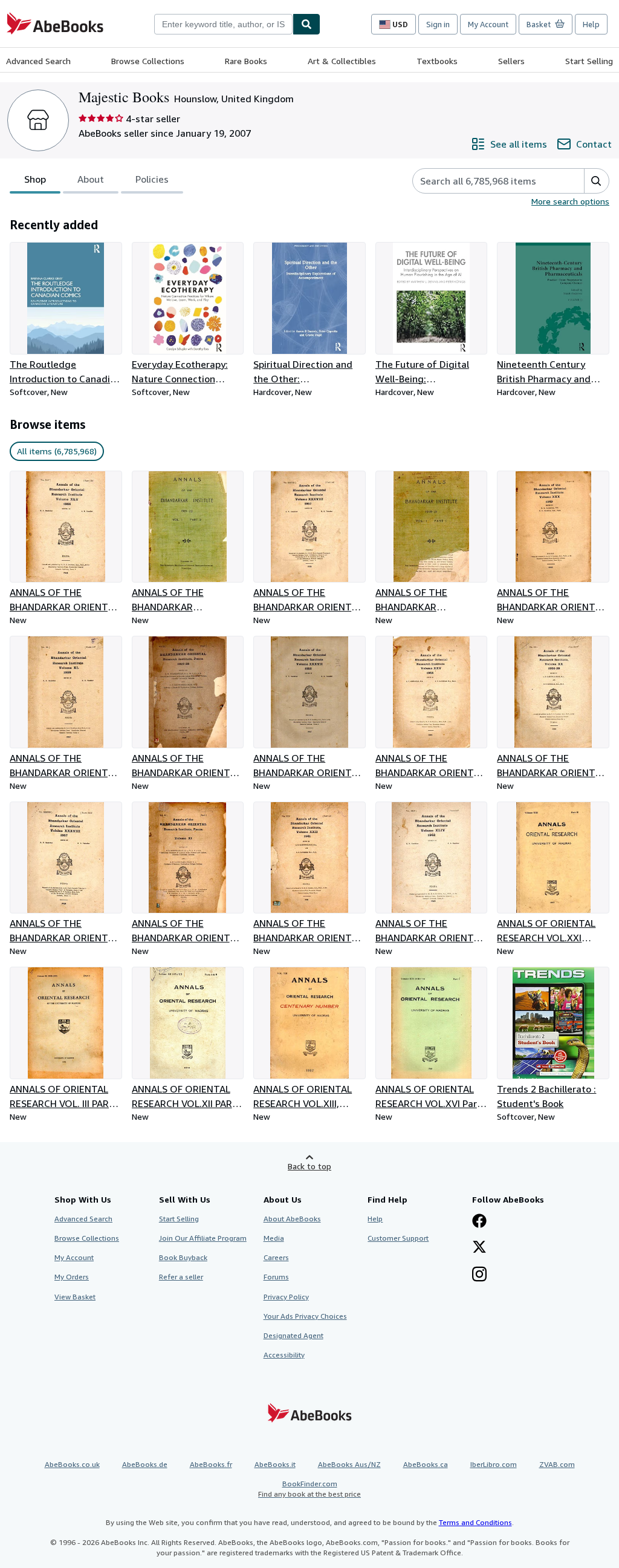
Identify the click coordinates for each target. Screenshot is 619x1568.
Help (591, 24)
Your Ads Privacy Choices (305, 1316)
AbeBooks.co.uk (72, 1464)
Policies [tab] (152, 179)
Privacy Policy (286, 1296)
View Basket (75, 1296)
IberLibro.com (493, 1464)
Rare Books (246, 61)
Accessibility (284, 1354)
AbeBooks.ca (425, 1464)
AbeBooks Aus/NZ (349, 1464)
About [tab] (90, 179)
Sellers (511, 61)
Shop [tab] (35, 179)
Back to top (309, 1166)
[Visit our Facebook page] (479, 1221)
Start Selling (589, 61)
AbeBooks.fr (211, 1464)
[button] (596, 181)
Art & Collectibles (342, 61)
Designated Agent (293, 1335)
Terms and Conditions (475, 1522)
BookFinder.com (309, 1488)
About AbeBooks (292, 1218)
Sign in (438, 24)
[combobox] (223, 24)
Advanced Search (38, 61)
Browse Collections (147, 61)
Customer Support (398, 1238)
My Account (488, 24)
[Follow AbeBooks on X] (479, 1247)
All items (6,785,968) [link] (57, 451)
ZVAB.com (557, 1464)
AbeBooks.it (275, 1464)
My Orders (71, 1276)
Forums (276, 1276)
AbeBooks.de (144, 1464)
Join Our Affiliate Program (203, 1238)
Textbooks (437, 61)
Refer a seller (181, 1276)
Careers (276, 1257)
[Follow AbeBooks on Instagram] (479, 1275)
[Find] (306, 24)
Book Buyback (183, 1257)
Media (274, 1238)
